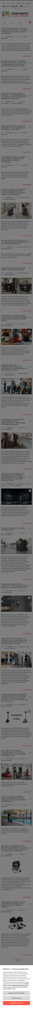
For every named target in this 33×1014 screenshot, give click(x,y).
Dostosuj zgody (16, 998)
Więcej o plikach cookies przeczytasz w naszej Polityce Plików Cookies (15, 988)
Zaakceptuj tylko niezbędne (16, 993)
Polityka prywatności (21, 985)
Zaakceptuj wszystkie (16, 1003)
